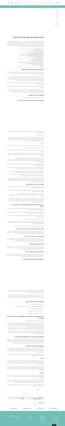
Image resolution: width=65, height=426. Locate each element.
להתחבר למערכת (40, 404)
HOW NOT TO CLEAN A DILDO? (38, 61)
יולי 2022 (57, 17)
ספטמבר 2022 (56, 15)
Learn (57, 26)
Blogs (57, 421)
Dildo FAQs (56, 23)
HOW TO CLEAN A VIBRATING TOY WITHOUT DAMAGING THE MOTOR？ (31, 62)
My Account (16, 3)
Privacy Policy (56, 418)
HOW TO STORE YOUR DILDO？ (38, 64)
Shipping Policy (43, 420)
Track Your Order (42, 417)
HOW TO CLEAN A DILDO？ (38, 51)
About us (57, 416)
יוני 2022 (57, 18)
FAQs (12, 3)
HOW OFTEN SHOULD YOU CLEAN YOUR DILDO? (35, 63)
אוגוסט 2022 (56, 16)
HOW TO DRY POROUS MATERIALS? (38, 59)
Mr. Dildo (56, 2)
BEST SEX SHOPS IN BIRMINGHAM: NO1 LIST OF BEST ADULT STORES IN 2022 (35, 398)
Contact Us (43, 421)
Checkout (8, 3)
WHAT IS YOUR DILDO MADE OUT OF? (37, 50)
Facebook (30, 417)
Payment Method (42, 416)
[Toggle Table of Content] (42, 49)
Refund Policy (43, 418)
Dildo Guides (24, 393)
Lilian (38, 389)
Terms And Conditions (55, 420)
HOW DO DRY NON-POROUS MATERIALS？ (37, 60)
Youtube (30, 418)
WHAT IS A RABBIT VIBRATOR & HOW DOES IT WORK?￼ (16, 398)
